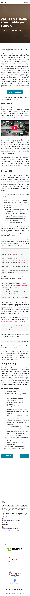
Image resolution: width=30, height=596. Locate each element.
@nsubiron (12, 30)
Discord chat (13, 359)
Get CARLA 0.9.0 (16, 92)
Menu (25, 2)
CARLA (4, 2)
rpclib (22, 141)
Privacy (23, 593)
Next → (24, 456)
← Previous (7, 456)
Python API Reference (11, 348)
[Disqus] (15, 479)
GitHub (6, 359)
